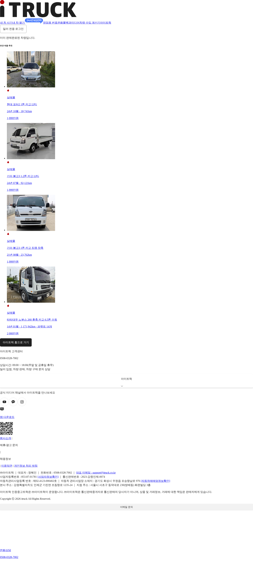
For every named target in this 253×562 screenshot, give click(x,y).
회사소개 (5, 438)
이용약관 (6, 465)
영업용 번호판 (51, 22)
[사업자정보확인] (48, 476)
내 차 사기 (6, 22)
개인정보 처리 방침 (26, 465)
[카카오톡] (13, 405)
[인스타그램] (22, 405)
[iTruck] (38, 16)
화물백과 (65, 22)
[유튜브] (4, 405)
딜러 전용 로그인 (13, 28)
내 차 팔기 (18, 22)
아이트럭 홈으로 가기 (16, 342)
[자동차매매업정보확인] (155, 480)
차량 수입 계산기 (90, 22)
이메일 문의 (126, 507)
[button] (126, 381)
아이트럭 (105, 22)
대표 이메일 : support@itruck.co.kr (96, 472)
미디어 (75, 22)
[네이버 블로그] (126, 409)
